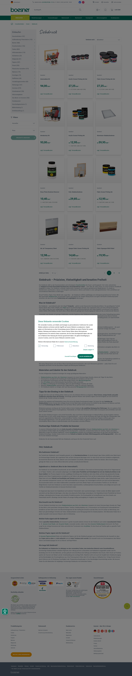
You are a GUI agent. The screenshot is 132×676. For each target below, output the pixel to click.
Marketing (91, 346)
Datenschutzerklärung (70, 342)
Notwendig (44, 346)
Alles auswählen (85, 356)
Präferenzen (60, 346)
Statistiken (76, 346)
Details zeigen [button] (87, 349)
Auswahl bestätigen (71, 356)
